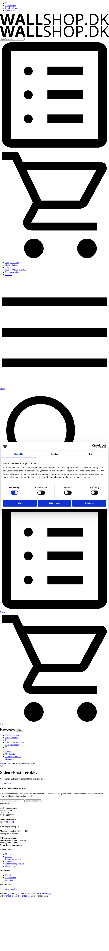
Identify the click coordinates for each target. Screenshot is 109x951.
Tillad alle (89, 503)
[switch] (41, 492)
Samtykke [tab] (19, 454)
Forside (3, 763)
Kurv (2, 724)
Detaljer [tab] (54, 454)
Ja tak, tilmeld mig (33, 801)
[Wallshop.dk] (54, 24)
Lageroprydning (12, 272)
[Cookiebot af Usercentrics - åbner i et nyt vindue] (94, 446)
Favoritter (4, 612)
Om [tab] (90, 454)
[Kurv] (54, 258)
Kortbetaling (10, 6)
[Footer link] (8, 896)
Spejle (8, 267)
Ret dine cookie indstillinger (40, 893)
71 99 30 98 (9, 822)
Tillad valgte (54, 503)
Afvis (20, 503)
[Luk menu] (19, 730)
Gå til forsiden (6, 783)
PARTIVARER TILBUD (16, 270)
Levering (9, 880)
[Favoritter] (54, 149)
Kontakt (8, 3)
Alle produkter (11, 889)
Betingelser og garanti (14, 864)
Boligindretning (11, 265)
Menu (2, 388)
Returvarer (9, 10)
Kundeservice (11, 854)
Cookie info (10, 866)
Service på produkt (13, 8)
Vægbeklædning (12, 262)
